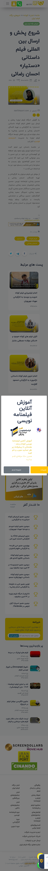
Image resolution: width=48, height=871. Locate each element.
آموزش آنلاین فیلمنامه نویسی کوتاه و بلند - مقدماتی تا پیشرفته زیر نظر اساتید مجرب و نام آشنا (22, 447)
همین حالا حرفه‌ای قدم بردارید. (22, 457)
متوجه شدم (16, 469)
